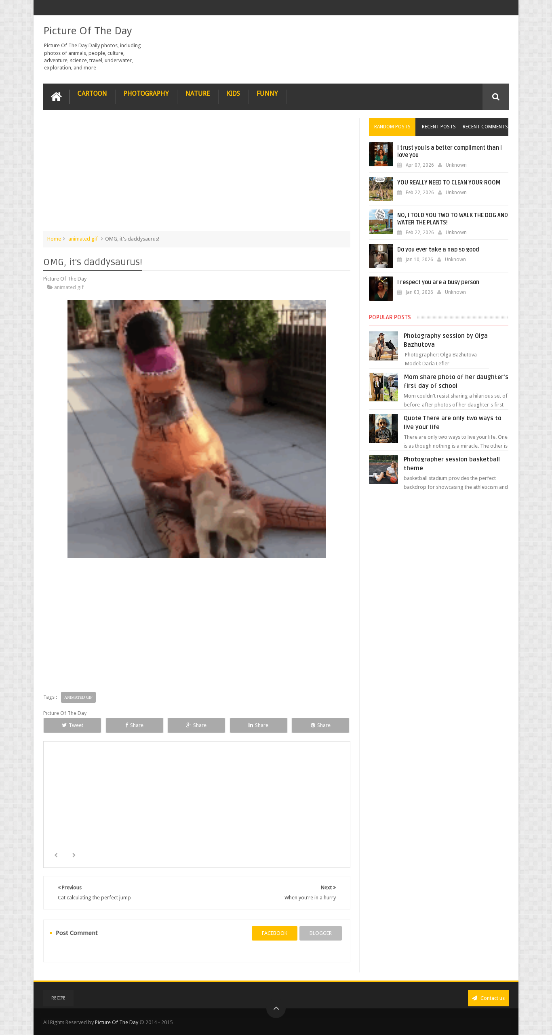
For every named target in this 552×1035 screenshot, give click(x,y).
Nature (197, 93)
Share (136, 725)
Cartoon (92, 93)
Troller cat (197, 816)
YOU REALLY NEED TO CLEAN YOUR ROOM (448, 182)
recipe (58, 998)
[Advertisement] (196, 174)
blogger (321, 933)
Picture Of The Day (87, 31)
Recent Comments (485, 127)
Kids (233, 93)
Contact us (492, 998)
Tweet (76, 725)
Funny (267, 93)
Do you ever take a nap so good (438, 249)
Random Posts (392, 127)
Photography (146, 93)
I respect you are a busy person (438, 282)
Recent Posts (439, 127)
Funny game (298, 816)
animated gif (83, 239)
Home (54, 239)
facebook (274, 933)
